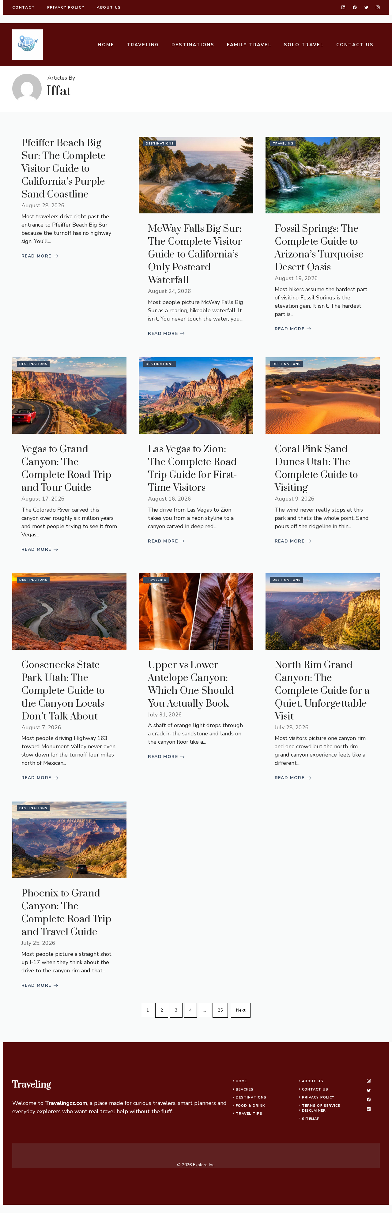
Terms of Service (321, 1105)
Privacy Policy (318, 1097)
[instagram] (378, 7)
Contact (23, 7)
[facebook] (355, 7)
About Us (312, 1081)
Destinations (193, 45)
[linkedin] (343, 7)
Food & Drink (250, 1105)
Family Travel (249, 45)
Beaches (245, 1089)
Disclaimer (314, 1110)
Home (106, 45)
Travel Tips (249, 1113)
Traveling (142, 45)
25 (220, 1010)
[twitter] (366, 7)
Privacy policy (66, 7)
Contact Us (315, 1089)
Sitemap (311, 1119)
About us (109, 7)
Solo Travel (304, 45)
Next (240, 1010)
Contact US (355, 45)
